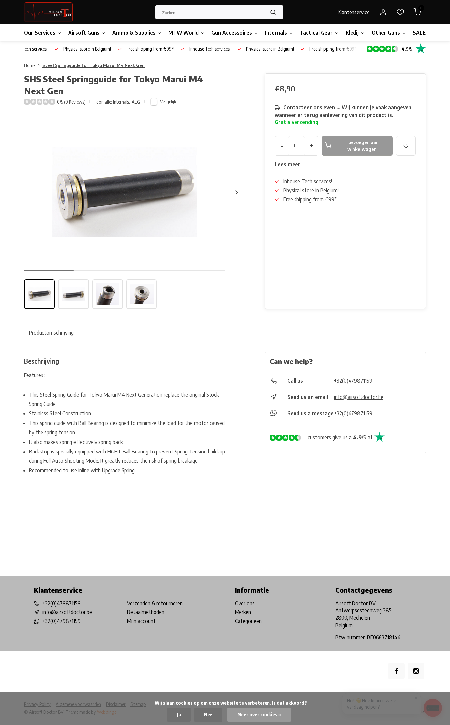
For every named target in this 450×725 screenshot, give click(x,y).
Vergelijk (168, 101)
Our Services (39, 32)
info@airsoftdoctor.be (358, 397)
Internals (276, 32)
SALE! (420, 32)
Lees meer (287, 164)
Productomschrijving (51, 332)
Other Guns (386, 32)
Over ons (245, 603)
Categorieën (248, 621)
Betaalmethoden (145, 612)
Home (29, 65)
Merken (243, 612)
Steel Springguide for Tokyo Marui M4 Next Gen (93, 65)
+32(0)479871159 (353, 380)
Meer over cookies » (259, 714)
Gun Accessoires (231, 32)
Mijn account (141, 621)
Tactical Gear (316, 32)
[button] (236, 192)
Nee (208, 714)
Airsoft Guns (83, 32)
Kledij (352, 32)
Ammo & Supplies (133, 32)
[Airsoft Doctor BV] (48, 12)
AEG (136, 102)
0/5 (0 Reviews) (71, 102)
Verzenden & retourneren (155, 603)
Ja (179, 714)
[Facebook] (396, 671)
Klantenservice (354, 12)
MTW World (183, 32)
